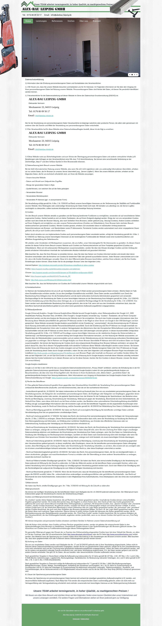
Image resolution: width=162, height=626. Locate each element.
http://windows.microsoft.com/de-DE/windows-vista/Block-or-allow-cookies (66, 265)
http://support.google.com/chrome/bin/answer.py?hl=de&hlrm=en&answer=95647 (62, 272)
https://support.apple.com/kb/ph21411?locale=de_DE (50, 276)
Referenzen (57, 21)
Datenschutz (85, 619)
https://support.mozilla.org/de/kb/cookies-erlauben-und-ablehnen (55, 269)
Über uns (83, 21)
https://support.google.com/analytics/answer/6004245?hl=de (74, 378)
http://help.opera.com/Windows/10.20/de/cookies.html (51, 280)
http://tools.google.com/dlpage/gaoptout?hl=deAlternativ (55, 353)
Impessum (76, 619)
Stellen (71, 21)
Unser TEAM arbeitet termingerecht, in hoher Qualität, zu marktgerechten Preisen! (74, 4)
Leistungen (41, 21)
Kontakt (97, 21)
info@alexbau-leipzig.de (44, 116)
